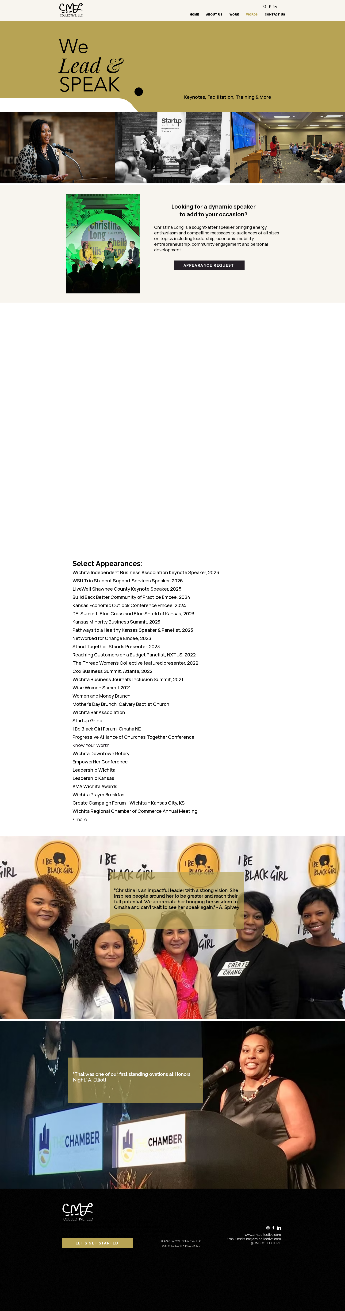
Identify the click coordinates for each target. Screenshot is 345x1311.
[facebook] (273, 1228)
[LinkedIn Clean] (279, 1228)
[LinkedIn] (275, 6)
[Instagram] (264, 6)
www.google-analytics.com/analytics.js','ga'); (129, 1236)
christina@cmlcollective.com (259, 1239)
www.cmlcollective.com (263, 1234)
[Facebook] (270, 6)
